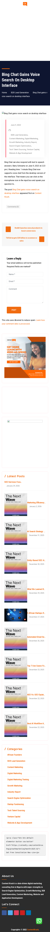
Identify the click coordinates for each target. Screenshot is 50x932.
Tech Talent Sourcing (17, 149)
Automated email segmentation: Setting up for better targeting (36, 637)
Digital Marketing (31, 138)
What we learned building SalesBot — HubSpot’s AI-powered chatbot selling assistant (36, 589)
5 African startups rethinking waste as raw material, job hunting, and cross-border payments (36, 613)
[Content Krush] (25, 4)
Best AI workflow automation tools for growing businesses (36, 723)
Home (4, 92)
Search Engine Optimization (20, 146)
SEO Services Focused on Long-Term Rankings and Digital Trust (13, 482)
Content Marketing (16, 138)
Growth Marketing (16, 142)
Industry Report (30, 142)
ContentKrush (33, 929)
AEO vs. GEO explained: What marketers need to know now (36, 695)
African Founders (14, 755)
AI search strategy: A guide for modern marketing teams (36, 531)
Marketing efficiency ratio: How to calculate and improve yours (36, 502)
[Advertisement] (25, 35)
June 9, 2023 (16, 125)
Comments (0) (13, 207)
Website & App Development (20, 153)
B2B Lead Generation (20, 92)
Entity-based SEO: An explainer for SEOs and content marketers (36, 560)
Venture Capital (33, 149)
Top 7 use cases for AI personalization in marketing (36, 666)
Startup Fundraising (15, 804)
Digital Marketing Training (18, 779)
